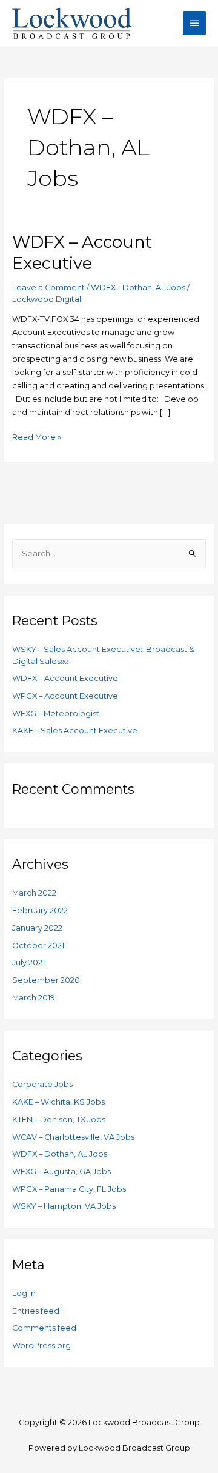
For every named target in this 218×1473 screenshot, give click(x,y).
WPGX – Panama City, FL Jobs (69, 1189)
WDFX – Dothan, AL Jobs (59, 1154)
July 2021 (28, 962)
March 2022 (34, 892)
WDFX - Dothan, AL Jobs (138, 287)
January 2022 (37, 928)
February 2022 (40, 910)
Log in (24, 1293)
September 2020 (46, 980)
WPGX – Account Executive (65, 695)
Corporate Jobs (42, 1084)
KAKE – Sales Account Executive (74, 730)
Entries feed (35, 1310)
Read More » (36, 436)
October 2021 (38, 945)
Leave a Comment (48, 287)
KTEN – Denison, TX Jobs (58, 1119)
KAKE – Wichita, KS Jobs (58, 1101)
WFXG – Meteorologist (55, 713)
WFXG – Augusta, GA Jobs (61, 1171)
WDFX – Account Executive (65, 678)
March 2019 (33, 997)
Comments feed (44, 1327)
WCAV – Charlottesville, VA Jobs (73, 1137)
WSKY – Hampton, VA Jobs (64, 1206)
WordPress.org (41, 1345)
